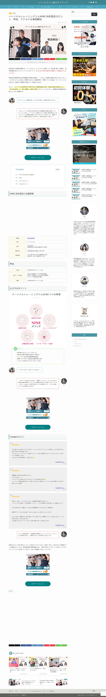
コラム (60, 7)
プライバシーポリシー (14, 695)
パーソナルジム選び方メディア (53, 2)
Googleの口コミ (23, 184)
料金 (20, 177)
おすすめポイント (24, 181)
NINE (11, 13)
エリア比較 (30, 7)
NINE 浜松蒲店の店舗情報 (26, 174)
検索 (73, 11)
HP (38, 276)
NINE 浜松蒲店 (31, 238)
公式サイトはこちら (37, 157)
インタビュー (75, 7)
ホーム (16, 7)
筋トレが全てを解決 (45, 7)
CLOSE (57, 169)
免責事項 (23, 695)
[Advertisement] (38, 605)
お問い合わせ (90, 7)
